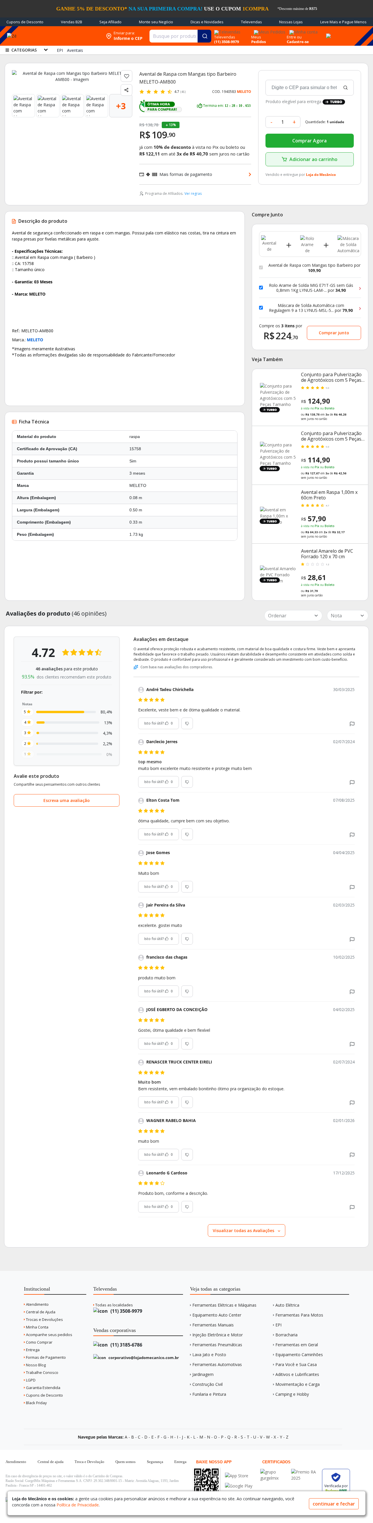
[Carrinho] (328, 32)
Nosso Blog (35, 1364)
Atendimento (37, 1304)
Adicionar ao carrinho (313, 159)
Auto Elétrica (287, 1305)
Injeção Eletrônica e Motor (217, 1335)
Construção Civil (207, 1384)
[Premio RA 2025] (305, 1472)
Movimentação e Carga (297, 1384)
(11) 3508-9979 (125, 1311)
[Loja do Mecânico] (65, 36)
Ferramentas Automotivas (217, 1364)
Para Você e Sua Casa (296, 1364)
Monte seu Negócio (156, 21)
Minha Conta (36, 1327)
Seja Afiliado (110, 21)
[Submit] (204, 36)
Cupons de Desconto (24, 21)
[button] (352, 723)
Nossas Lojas (291, 21)
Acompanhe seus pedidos (48, 1334)
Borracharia (286, 1335)
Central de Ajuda (40, 1311)
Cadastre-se (298, 41)
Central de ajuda (51, 1462)
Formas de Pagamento (45, 1357)
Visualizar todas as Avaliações (244, 1230)
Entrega (32, 1349)
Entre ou (294, 37)
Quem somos (125, 1462)
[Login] (303, 30)
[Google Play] (238, 1486)
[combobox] (180, 36)
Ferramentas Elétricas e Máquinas (224, 1305)
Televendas (251, 21)
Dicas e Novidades (207, 21)
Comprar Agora (309, 140)
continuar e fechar (334, 1504)
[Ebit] (274, 1472)
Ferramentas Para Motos (299, 1315)
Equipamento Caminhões (299, 1354)
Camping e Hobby (292, 1394)
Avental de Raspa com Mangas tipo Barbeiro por (314, 268)
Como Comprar (38, 1342)
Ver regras (193, 193)
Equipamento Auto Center (216, 1315)
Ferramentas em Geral (296, 1344)
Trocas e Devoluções (44, 1319)
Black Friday (36, 1402)
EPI (278, 1325)
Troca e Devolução (89, 1462)
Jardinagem (203, 1374)
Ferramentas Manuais (213, 1325)
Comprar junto (334, 332)
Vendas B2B (71, 21)
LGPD (30, 1380)
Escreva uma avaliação (66, 800)
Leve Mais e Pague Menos (343, 21)
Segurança (155, 1462)
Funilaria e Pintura (209, 1394)
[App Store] (238, 1476)
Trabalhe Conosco (41, 1372)
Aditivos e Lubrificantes (297, 1374)
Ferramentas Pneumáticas (217, 1344)
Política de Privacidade (78, 1505)
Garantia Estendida (42, 1387)
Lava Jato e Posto (209, 1354)
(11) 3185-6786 (125, 1345)
